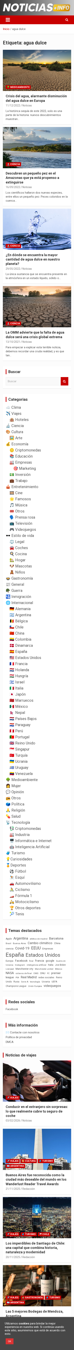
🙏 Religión (15, 810)
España (15, 955)
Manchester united (44, 969)
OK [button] (9, 1341)
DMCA (9, 1042)
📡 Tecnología (18, 822)
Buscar (64, 381)
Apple (9, 938)
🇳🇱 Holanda (19, 670)
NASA (10, 973)
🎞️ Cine (16, 493)
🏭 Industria (19, 834)
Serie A (24, 982)
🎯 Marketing (24, 468)
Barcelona (56, 938)
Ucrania (46, 981)
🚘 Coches (18, 547)
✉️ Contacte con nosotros (22, 1032)
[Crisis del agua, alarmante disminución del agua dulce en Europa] (37, 70)
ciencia (9, 948)
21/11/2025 (13, 1188)
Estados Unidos (43, 955)
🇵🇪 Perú (16, 731)
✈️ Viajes (13, 413)
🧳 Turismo (15, 853)
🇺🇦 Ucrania (18, 761)
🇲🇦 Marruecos (21, 700)
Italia (50, 964)
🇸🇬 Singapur (19, 749)
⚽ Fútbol (17, 871)
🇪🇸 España (18, 651)
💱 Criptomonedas (25, 828)
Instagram (20, 965)
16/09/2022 (13, 187)
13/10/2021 (13, 341)
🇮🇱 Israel (16, 682)
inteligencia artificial (36, 965)
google (50, 960)
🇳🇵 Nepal (17, 712)
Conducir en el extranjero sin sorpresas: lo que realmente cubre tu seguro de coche (37, 1111)
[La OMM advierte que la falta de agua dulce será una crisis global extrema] (37, 306)
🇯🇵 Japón (17, 694)
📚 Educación (21, 456)
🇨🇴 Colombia (20, 639)
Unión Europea (35, 986)
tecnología (35, 981)
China (57, 943)
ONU (42, 973)
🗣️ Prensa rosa (22, 517)
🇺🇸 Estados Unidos (25, 657)
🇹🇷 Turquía (18, 755)
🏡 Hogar (17, 560)
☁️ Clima (13, 407)
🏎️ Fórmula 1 (20, 895)
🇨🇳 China (16, 633)
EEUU (36, 948)
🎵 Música (18, 505)
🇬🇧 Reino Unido (22, 743)
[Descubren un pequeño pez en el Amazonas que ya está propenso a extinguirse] (37, 147)
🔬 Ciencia (13, 164)
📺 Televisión (20, 523)
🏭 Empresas (20, 462)
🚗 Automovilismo (25, 883)
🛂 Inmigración (18, 596)
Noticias (27, 105)
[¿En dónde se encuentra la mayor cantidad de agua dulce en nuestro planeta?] (37, 229)
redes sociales (46, 977)
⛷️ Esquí (16, 877)
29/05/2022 (13, 268)
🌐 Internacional (19, 602)
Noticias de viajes (21, 1055)
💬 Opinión (15, 792)
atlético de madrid (38, 939)
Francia (39, 960)
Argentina (20, 938)
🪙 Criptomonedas (25, 450)
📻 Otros (13, 798)
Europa (9, 960)
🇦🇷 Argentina (20, 615)
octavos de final (24, 973)
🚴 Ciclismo (19, 889)
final (31, 961)
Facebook (21, 960)
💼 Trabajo (18, 480)
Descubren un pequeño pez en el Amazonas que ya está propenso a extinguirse (32, 177)
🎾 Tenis (16, 914)
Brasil (8, 943)
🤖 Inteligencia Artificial (29, 847)
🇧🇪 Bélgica (18, 621)
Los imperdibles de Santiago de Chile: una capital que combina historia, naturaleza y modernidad (35, 1247)
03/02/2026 (13, 1120)
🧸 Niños (17, 572)
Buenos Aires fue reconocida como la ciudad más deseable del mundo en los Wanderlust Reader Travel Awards (36, 1179)
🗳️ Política (15, 804)
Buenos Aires (19, 943)
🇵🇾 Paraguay (19, 724)
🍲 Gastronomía (19, 578)
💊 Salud (13, 816)
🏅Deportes (16, 865)
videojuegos (52, 986)
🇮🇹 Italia (16, 688)
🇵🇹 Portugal (19, 737)
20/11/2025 (13, 1257)
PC (48, 973)
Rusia (16, 981)
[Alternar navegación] (8, 19)
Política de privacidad (19, 1037)
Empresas (47, 948)
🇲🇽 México (18, 706)
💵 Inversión (20, 474)
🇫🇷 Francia (18, 663)
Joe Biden (60, 965)
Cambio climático (40, 943)
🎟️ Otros (16, 511)
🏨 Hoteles (19, 419)
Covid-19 (22, 948)
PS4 (17, 977)
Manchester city (24, 968)
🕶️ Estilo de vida (20, 535)
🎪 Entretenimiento (22, 486)
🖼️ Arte (15, 438)
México (58, 969)
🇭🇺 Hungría (18, 676)
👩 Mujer (13, 786)
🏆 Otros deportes (25, 908)
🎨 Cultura (14, 432)
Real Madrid (29, 977)
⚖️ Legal (16, 541)
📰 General (15, 584)
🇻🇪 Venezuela (21, 773)
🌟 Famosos (20, 499)
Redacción (28, 1188)
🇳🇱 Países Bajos (23, 718)
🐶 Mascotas (20, 566)
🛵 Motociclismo (24, 901)
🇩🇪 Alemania (20, 609)
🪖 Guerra (14, 590)
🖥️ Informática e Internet (30, 840)
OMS (35, 973)
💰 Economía (17, 444)
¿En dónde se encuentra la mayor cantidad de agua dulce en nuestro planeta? (33, 259)
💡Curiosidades (19, 859)
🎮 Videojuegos (22, 529)
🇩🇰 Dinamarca (21, 645)
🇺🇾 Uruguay (18, 767)
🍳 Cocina (18, 554)
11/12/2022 (13, 105)
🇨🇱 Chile (16, 627)
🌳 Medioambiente (18, 87)
